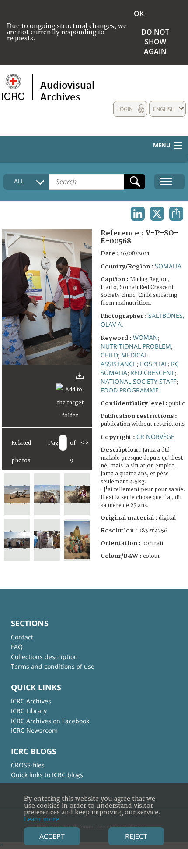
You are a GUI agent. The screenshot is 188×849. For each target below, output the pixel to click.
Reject (136, 836)
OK (139, 13)
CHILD (109, 355)
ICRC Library (29, 710)
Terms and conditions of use (52, 666)
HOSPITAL (153, 364)
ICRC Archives (31, 701)
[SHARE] (176, 214)
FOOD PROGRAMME (130, 390)
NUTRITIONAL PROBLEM (136, 346)
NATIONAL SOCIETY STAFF (138, 381)
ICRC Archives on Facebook (50, 721)
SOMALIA (168, 266)
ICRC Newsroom (34, 730)
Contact (22, 637)
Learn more (41, 819)
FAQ (17, 646)
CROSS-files (28, 765)
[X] (157, 214)
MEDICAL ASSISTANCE (124, 359)
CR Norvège (155, 436)
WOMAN (145, 337)
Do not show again (155, 41)
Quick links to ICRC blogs (47, 775)
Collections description (44, 657)
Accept (52, 836)
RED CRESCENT (152, 372)
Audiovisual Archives (67, 90)
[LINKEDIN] (138, 214)
